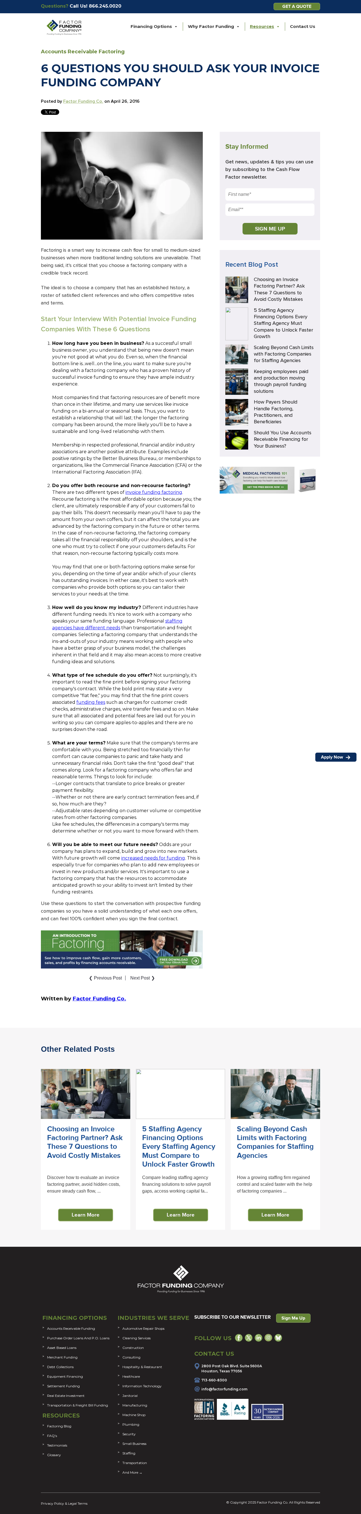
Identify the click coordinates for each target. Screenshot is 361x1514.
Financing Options (74, 1317)
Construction (133, 1348)
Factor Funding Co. (83, 101)
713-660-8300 (214, 1380)
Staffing (128, 1453)
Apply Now (332, 757)
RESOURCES (61, 1415)
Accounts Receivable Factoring (83, 52)
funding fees (90, 702)
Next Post (142, 978)
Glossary (54, 1455)
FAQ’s (52, 1436)
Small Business (134, 1443)
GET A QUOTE (296, 6)
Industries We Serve (153, 1317)
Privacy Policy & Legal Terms (64, 1503)
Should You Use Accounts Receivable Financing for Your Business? (282, 439)
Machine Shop (134, 1415)
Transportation (134, 1463)
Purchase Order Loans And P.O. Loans (78, 1338)
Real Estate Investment (66, 1396)
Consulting (131, 1357)
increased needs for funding (153, 858)
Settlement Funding (63, 1386)
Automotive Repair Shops (143, 1328)
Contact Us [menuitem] (302, 26)
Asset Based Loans (61, 1348)
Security (129, 1434)
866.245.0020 (105, 6)
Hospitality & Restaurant (142, 1367)
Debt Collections (60, 1367)
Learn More (86, 1215)
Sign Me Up (293, 1318)
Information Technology (142, 1386)
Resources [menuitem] (262, 26)
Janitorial (130, 1396)
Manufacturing (134, 1405)
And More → (132, 1472)
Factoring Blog (59, 1426)
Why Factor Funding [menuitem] (211, 26)
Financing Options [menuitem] (151, 26)
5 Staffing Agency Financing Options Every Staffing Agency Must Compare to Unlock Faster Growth (283, 323)
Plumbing (130, 1424)
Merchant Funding (62, 1357)
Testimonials (57, 1445)
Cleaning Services (136, 1338)
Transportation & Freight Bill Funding (77, 1405)
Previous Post (105, 978)
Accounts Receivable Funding (71, 1328)
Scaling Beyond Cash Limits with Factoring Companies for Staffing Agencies (284, 354)
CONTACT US (214, 1353)
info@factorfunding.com (224, 1389)
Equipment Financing (65, 1376)
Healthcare (131, 1376)
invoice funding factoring (154, 492)
